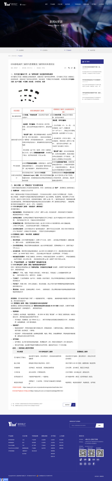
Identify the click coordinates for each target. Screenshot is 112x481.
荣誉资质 (53, 453)
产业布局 (34, 439)
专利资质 (34, 442)
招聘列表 (61, 448)
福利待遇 (61, 445)
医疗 (23, 442)
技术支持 (67, 4)
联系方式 (53, 456)
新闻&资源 (86, 4)
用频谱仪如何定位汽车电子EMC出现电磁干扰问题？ (27, 405)
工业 (23, 439)
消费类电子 (24, 450)
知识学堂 (92, 50)
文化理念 (53, 442)
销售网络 (53, 450)
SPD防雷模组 (11, 450)
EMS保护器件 (11, 439)
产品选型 (52, 4)
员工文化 (61, 442)
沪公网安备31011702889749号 (45, 475)
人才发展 (101, 4)
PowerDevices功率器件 (13, 448)
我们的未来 (34, 450)
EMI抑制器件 (11, 442)
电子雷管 (24, 453)
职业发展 (61, 439)
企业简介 (53, 439)
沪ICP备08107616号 (31, 475)
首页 (46, 4)
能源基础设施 (25, 448)
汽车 (23, 445)
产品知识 (68, 50)
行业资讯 (44, 50)
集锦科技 (102, 476)
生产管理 (34, 445)
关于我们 (94, 4)
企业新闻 (21, 50)
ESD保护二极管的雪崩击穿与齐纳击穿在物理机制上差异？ (29, 403)
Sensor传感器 (11, 445)
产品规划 (34, 448)
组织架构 (53, 445)
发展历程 (53, 448)
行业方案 (60, 4)
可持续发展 (78, 4)
